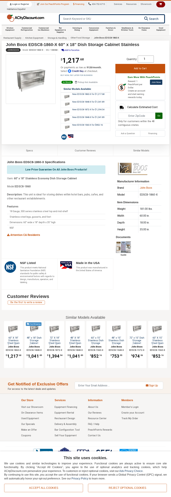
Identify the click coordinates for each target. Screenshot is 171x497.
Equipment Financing (66, 407)
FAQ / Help (93, 424)
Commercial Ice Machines (43, 29)
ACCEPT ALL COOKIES (43, 487)
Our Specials (28, 424)
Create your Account (132, 412)
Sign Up (153, 385)
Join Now (156, 82)
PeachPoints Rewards (100, 429)
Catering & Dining (77, 29)
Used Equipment (160, 29)
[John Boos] (132, 168)
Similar (141, 150)
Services (118, 4)
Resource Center (97, 418)
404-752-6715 (98, 4)
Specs (29, 150)
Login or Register (20, 4)
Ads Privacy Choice (131, 471)
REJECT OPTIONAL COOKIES (127, 487)
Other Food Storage (80, 37)
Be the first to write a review (26, 302)
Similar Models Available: (77, 89)
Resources (131, 4)
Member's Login (130, 407)
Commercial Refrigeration (27, 29)
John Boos (13, 50)
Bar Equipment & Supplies (60, 30)
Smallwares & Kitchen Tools (127, 29)
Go (158, 115)
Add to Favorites (71, 50)
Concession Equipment (94, 29)
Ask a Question (128, 133)
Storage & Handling (57, 38)
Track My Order (129, 418)
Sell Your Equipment (66, 435)
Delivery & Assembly (65, 424)
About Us (93, 407)
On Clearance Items (144, 29)
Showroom (146, 4)
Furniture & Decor (111, 29)
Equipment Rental (64, 412)
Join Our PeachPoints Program (54, 4)
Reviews (85, 150)
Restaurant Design (65, 418)
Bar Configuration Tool (67, 429)
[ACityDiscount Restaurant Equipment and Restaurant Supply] (25, 17)
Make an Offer (29, 429)
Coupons (26, 435)
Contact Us (94, 435)
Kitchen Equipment (10, 29)
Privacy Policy (79, 478)
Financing (79, 4)
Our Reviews (95, 412)
